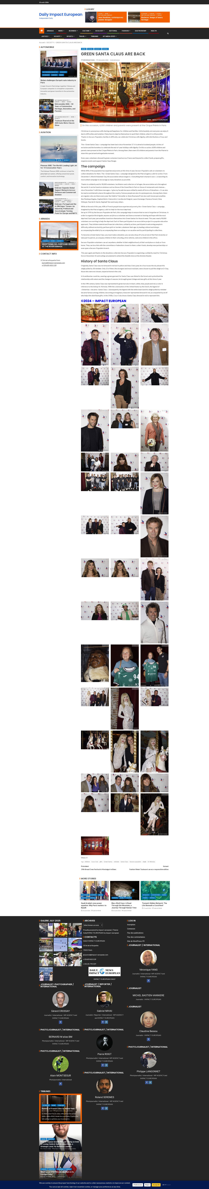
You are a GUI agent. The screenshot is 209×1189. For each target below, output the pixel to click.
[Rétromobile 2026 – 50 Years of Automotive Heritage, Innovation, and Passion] (46, 106)
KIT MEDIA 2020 (109, 36)
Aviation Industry (49, 160)
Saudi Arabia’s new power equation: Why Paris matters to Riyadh (93, 905)
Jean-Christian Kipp (59, 1176)
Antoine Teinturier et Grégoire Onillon (65, 1149)
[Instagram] (106, 1022)
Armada (50, 31)
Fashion (125, 31)
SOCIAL (90, 49)
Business (72, 31)
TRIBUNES (94, 36)
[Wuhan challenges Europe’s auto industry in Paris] (58, 64)
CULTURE (85, 31)
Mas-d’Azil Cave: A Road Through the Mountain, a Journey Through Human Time (124, 905)
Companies (58, 200)
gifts (101, 862)
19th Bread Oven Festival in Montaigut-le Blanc (98, 867)
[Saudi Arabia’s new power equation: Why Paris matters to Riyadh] (94, 890)
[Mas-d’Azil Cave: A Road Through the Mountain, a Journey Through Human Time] (124, 890)
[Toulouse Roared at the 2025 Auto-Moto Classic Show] (46, 121)
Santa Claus (124, 862)
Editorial (113, 31)
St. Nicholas (151, 862)
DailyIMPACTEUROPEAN (93, 933)
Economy (144, 13)
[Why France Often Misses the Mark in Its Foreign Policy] (60, 1165)
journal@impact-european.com (53, 263)
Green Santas (108, 862)
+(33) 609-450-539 (49, 265)
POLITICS (85, 897)
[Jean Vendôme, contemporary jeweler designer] (91, 17)
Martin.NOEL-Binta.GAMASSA (63, 1111)
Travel (82, 36)
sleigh (144, 862)
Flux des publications (135, 933)
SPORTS (70, 36)
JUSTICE (44, 36)
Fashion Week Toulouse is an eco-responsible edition (149, 867)
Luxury (100, 13)
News (106, 13)
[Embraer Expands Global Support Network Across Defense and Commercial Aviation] (46, 189)
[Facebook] (60, 1022)
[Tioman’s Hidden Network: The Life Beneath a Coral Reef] (155, 890)
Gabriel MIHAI (97, 910)
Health (154, 31)
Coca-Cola (94, 862)
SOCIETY (57, 36)
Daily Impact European (60, 14)
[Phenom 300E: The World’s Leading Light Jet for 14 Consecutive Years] (58, 149)
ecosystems (156, 895)
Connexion (131, 929)
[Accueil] (41, 30)
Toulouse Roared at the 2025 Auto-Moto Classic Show (64, 123)
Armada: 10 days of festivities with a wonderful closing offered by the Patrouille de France (57, 244)
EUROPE (152, 13)
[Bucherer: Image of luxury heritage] (134, 17)
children (87, 862)
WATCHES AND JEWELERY (105, 15)
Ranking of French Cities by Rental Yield (58, 1109)
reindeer (116, 862)
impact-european (105, 930)
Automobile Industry (50, 72)
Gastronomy (140, 31)
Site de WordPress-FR (135, 941)
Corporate (67, 200)
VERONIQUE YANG (89, 60)
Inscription (131, 925)
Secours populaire (135, 862)
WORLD (160, 15)
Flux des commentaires (136, 937)
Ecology (99, 31)
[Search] (168, 33)
